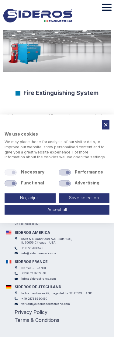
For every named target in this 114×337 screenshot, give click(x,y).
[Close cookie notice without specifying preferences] (105, 125)
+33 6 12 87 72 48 (33, 273)
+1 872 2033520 (32, 248)
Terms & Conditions (37, 320)
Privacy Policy (31, 312)
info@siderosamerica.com (39, 253)
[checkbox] (11, 173)
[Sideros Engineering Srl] (46, 15)
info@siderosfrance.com (38, 278)
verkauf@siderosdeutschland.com (45, 303)
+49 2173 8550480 (34, 298)
